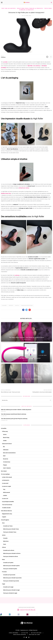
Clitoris (4, 547)
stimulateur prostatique (27, 305)
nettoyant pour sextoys (23, 188)
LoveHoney (4, 305)
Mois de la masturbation (9, 452)
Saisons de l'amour (7, 443)
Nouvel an (5, 459)
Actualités (3, 428)
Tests (4, 544)
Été (4, 446)
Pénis (3, 559)
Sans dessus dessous (6, 510)
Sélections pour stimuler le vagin (11, 590)
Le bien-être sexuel (7, 477)
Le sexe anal (5, 483)
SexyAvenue (28, 610)
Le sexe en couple (6, 486)
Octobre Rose (6, 462)
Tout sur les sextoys (8, 8)
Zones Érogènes (5, 520)
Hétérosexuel (6, 492)
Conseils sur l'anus (7, 526)
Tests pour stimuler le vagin (10, 593)
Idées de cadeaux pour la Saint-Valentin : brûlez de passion (16, 409)
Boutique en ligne (34, 634)
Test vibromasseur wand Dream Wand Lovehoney (13, 414)
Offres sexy (5, 431)
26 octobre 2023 (26, 15)
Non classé (4, 471)
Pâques (5, 465)
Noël (4, 456)
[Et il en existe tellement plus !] (18, 614)
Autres (4, 434)
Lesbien (5, 495)
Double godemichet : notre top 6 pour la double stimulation (42, 392)
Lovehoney (16, 275)
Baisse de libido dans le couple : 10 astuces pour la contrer (10, 392)
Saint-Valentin (7, 468)
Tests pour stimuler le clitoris (10, 556)
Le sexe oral (5, 498)
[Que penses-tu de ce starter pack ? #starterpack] (10, 614)
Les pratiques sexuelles (8, 501)
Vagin (3, 584)
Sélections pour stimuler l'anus (11, 529)
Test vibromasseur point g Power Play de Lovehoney (14, 418)
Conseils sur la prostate (9, 574)
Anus (3, 523)
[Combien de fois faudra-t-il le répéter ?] (36, 614)
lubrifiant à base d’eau (6, 193)
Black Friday (6, 437)
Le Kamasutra (5, 480)
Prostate (11, 305)
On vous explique (5, 474)
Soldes (5, 440)
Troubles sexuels (6, 507)
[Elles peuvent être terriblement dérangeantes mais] (1, 614)
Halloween (5, 449)
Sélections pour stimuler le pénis (11, 565)
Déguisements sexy (7, 513)
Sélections (5, 541)
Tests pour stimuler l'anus (9, 532)
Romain (3, 57)
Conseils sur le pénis (8, 562)
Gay (4, 489)
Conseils (5, 538)
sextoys (17, 305)
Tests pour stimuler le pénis (10, 568)
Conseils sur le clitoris (8, 550)
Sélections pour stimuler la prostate (30, 8)
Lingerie (4, 517)
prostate (5, 62)
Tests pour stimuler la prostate (11, 581)
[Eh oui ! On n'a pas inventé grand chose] (27, 614)
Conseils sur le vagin (8, 587)
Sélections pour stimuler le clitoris (11, 553)
